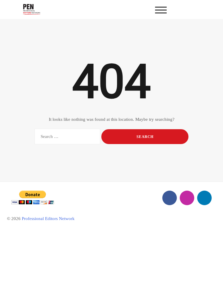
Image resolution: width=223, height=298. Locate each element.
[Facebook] (169, 198)
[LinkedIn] (204, 198)
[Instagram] (187, 198)
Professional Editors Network (48, 218)
